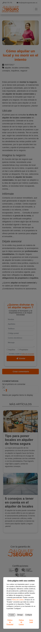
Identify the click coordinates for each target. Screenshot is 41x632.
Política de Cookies (21, 622)
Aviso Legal (31, 621)
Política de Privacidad (10, 622)
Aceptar (11, 615)
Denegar (20, 615)
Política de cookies (18, 600)
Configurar (28, 615)
